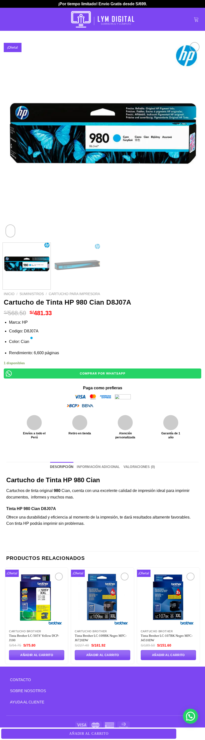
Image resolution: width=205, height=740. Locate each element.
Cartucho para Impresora (74, 294)
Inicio (9, 294)
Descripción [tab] (61, 467)
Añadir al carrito (88, 733)
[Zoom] (10, 230)
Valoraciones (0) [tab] (139, 467)
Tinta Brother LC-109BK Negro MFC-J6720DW (100, 638)
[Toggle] (6, 679)
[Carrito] (196, 19)
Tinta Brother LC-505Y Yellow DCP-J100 (34, 638)
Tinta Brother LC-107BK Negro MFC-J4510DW (166, 638)
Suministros (32, 294)
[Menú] (9, 19)
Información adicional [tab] (98, 467)
